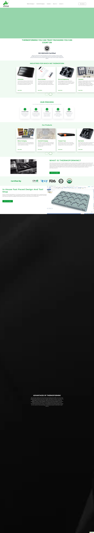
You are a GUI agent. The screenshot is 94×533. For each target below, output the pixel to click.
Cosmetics (80, 79)
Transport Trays (62, 141)
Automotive (20, 79)
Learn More (20, 90)
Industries (48, 3)
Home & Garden (42, 79)
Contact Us (61, 3)
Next (50, 94)
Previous (46, 94)
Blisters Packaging (30, 3)
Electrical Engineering (63, 79)
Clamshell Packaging (40, 3)
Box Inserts (81, 141)
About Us (54, 3)
